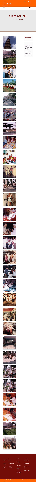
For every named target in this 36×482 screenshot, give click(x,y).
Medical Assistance (20, 471)
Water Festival (19, 465)
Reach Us (4, 467)
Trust (9, 460)
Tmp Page (18, 464)
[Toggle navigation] (4, 7)
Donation (4, 464)
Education (18, 466)
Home (13, 19)
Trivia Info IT (31, 479)
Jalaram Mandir (11, 463)
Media (17, 19)
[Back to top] (33, 479)
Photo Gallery (27, 39)
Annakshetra (19, 462)
